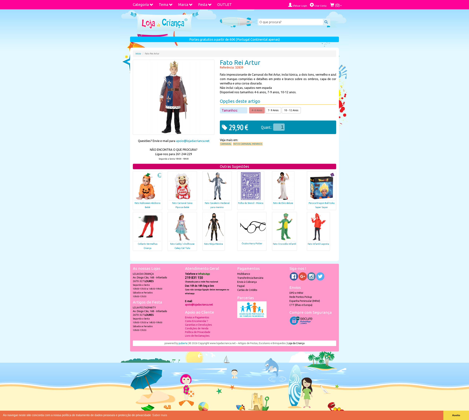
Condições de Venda (196, 328)
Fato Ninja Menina (213, 244)
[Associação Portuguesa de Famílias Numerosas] (252, 317)
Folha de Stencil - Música (250, 203)
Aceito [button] (456, 415)
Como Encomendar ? (196, 321)
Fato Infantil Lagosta (318, 244)
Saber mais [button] (159, 415)
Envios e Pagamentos (197, 317)
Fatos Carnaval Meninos (247, 144)
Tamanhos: (230, 110)
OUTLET (224, 4)
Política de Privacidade (197, 332)
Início (138, 53)
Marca (183, 4)
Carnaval (225, 144)
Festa (202, 4)
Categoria (141, 4)
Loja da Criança (296, 343)
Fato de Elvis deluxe (283, 203)
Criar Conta (320, 5)
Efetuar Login (299, 5)
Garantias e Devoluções (198, 324)
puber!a (183, 343)
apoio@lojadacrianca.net (192, 141)
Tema (163, 4)
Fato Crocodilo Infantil (284, 244)
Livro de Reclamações (197, 335)
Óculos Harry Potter (252, 243)
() (337, 5)
